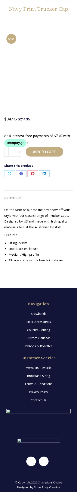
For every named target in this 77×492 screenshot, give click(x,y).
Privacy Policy (38, 392)
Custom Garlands (38, 338)
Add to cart (44, 151)
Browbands (38, 314)
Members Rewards (38, 368)
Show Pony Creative (47, 487)
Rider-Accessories (38, 322)
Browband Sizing (38, 376)
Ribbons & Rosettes (38, 346)
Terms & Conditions (38, 384)
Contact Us (38, 400)
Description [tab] (12, 197)
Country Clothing (38, 330)
